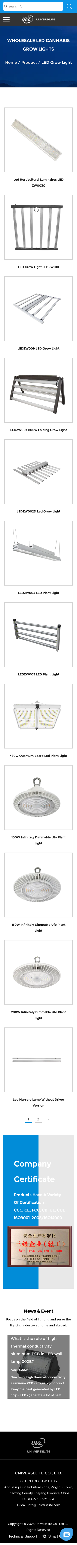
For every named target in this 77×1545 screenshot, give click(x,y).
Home (11, 62)
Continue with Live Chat (44, 1521)
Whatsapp (44, 1528)
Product (29, 62)
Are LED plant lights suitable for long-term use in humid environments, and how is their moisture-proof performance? (38, 1354)
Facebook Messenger (44, 1536)
